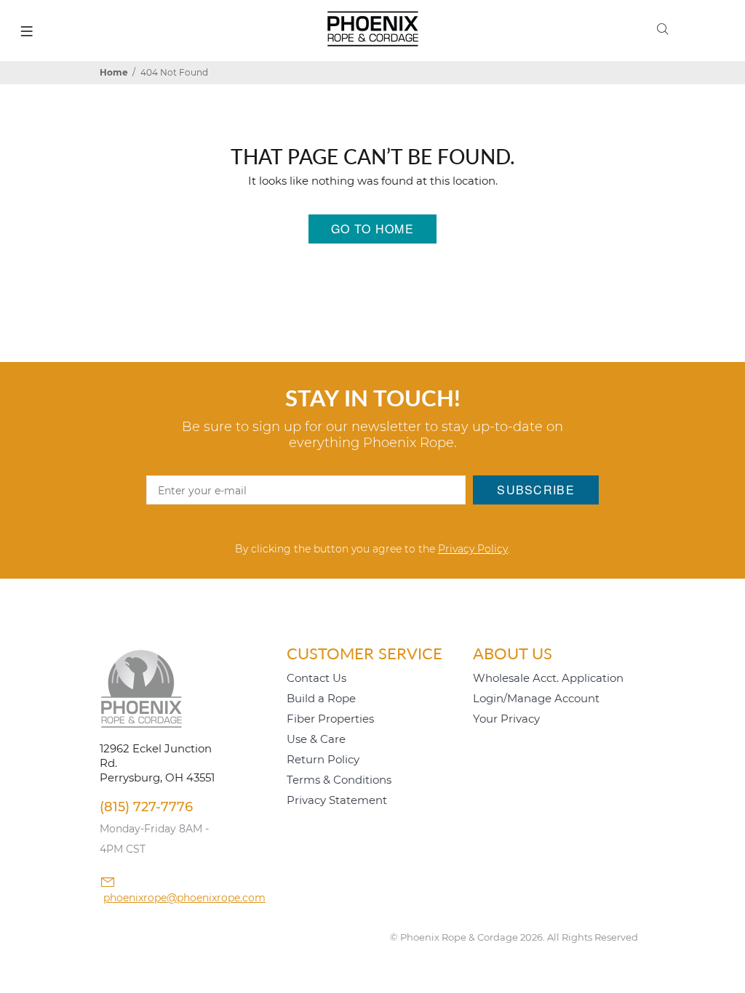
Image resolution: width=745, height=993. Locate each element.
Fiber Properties (330, 718)
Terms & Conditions (339, 780)
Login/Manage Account (536, 698)
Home (114, 72)
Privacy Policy (473, 548)
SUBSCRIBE (536, 489)
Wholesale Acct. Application (548, 678)
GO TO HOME (372, 228)
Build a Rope (321, 698)
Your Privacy (506, 718)
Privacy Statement (337, 800)
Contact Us (316, 678)
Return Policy (323, 759)
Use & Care (316, 739)
